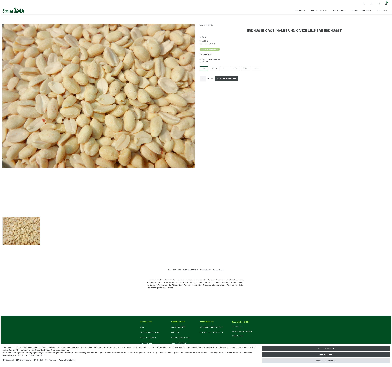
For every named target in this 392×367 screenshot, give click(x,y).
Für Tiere (298, 10)
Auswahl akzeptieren (326, 361)
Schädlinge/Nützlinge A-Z (211, 327)
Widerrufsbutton (148, 338)
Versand (175, 332)
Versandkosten (216, 59)
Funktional (52, 360)
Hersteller (205, 270)
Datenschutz (146, 343)
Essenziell (10, 360)
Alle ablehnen (325, 355)
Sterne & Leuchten (360, 10)
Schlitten (380, 10)
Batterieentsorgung (180, 338)
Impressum (219, 353)
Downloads (218, 270)
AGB (142, 327)
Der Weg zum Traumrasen (211, 332)
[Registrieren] (372, 3)
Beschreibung (174, 270)
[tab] (174, 270)
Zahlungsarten (178, 327)
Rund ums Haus (338, 10)
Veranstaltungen (179, 343)
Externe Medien (25, 360)
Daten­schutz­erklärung (38, 355)
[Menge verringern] (212, 78)
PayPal (40, 360)
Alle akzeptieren (326, 348)
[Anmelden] (364, 3)
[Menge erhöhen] (208, 78)
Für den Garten (317, 10)
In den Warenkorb (228, 78)
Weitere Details (190, 270)
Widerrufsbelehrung (150, 332)
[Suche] (379, 3)
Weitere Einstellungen (67, 360)
